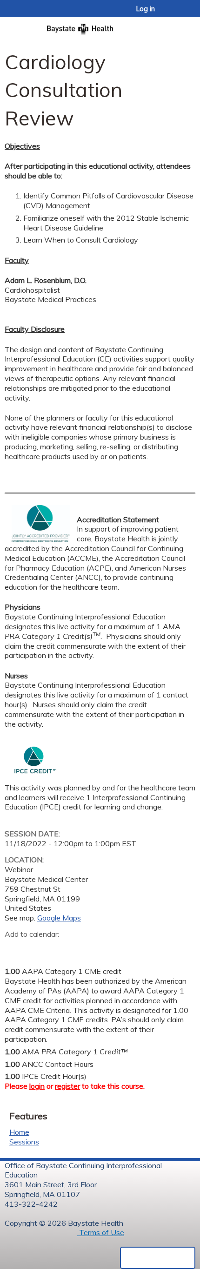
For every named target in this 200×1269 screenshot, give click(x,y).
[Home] (100, 26)
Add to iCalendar (56, 948)
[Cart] (173, 13)
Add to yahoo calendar (35, 948)
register (67, 1086)
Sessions (24, 1141)
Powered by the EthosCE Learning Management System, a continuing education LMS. (157, 1258)
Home (19, 1132)
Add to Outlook (78, 948)
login (37, 1086)
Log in (145, 9)
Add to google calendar (14, 948)
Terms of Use (100, 1232)
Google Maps (59, 917)
